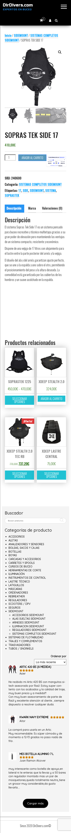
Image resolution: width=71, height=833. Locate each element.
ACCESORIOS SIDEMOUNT (28, 615)
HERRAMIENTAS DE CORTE (25, 570)
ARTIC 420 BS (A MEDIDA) (35, 667)
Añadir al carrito (32, 157)
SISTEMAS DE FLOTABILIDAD (26, 637)
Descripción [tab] (14, 208)
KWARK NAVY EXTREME (34, 717)
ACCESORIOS (17, 536)
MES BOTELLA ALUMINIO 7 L (37, 754)
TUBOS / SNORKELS (21, 648)
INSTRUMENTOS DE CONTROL (27, 577)
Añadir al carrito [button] (51, 398)
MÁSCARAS (15, 589)
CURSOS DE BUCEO (20, 566)
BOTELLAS (15, 551)
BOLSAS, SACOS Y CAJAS (24, 548)
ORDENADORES (18, 592)
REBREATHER (17, 596)
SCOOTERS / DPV (19, 604)
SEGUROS (14, 607)
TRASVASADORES (19, 645)
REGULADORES (18, 600)
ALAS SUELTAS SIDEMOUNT (29, 618)
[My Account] (50, 20)
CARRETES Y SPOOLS (22, 563)
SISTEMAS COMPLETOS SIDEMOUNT (31, 38)
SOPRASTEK (12, 195)
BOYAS (13, 555)
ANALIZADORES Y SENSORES (26, 544)
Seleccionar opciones (19, 400)
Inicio (8, 35)
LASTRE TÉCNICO (19, 581)
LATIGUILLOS (16, 585)
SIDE (25, 190)
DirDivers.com (18, 5)
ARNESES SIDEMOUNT (25, 622)
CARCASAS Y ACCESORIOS (25, 559)
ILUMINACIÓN (17, 574)
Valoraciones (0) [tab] (52, 208)
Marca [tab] (32, 208)
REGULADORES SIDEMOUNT (29, 630)
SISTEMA (50, 190)
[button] (59, 52)
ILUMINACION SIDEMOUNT (28, 626)
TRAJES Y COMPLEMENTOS (25, 641)
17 (19, 190)
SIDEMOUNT (21, 35)
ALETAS (13, 540)
